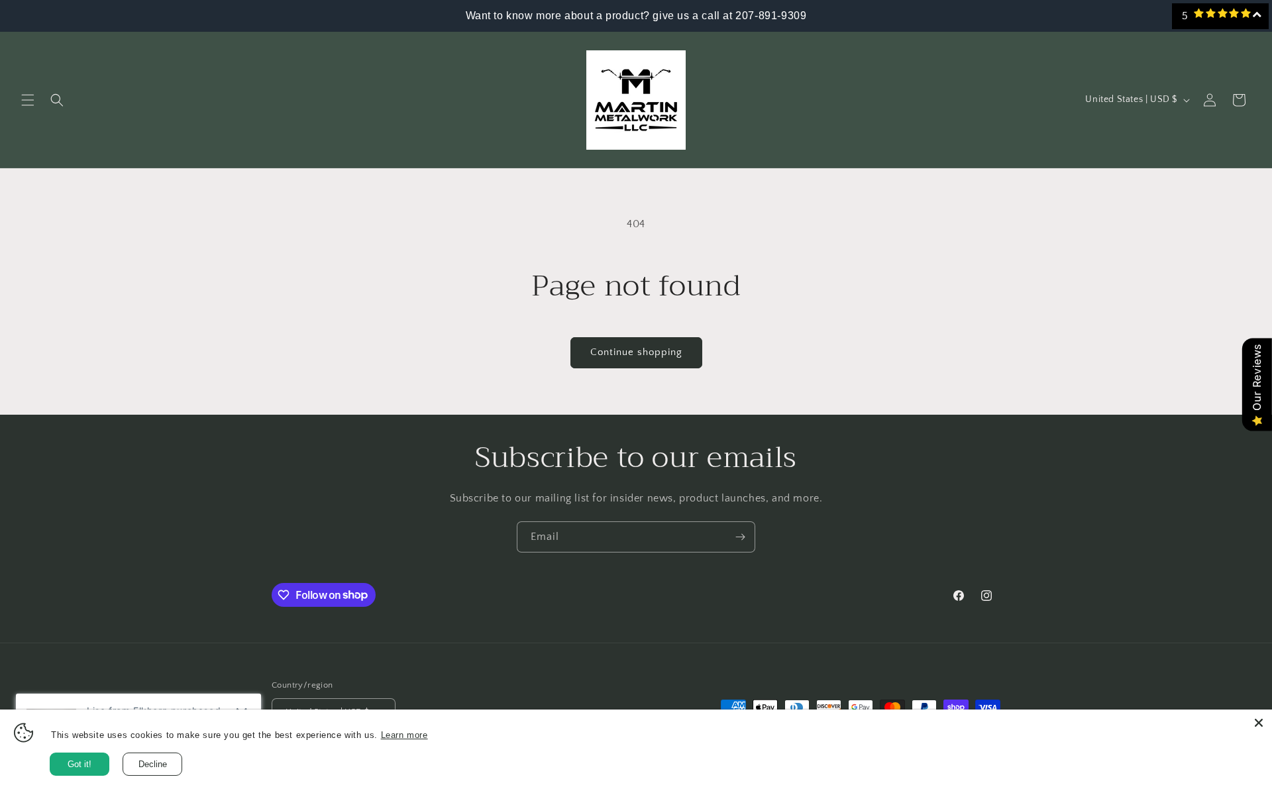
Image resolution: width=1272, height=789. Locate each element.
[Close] (1258, 722)
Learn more (404, 735)
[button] (27, 100)
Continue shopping (636, 352)
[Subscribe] (740, 536)
